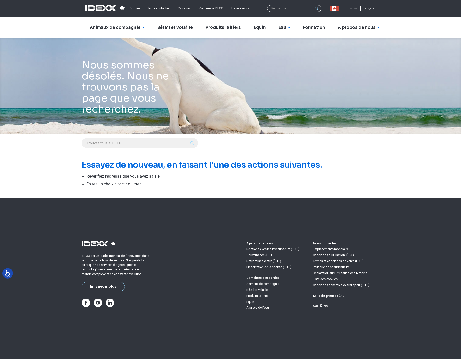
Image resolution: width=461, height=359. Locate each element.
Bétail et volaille (257, 290)
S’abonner (184, 8)
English (353, 8)
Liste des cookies (325, 279)
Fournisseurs (240, 8)
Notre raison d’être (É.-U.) (263, 261)
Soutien (135, 8)
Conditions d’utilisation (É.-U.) (333, 255)
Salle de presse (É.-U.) (330, 296)
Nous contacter (158, 8)
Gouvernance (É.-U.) (260, 255)
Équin (250, 302)
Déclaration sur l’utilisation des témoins (340, 273)
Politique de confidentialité (331, 267)
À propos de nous (259, 243)
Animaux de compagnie (262, 284)
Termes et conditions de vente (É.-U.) (338, 261)
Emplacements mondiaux (330, 249)
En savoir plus (103, 286)
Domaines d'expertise (262, 278)
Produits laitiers (257, 296)
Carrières (320, 305)
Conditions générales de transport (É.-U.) (341, 285)
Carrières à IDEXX (211, 8)
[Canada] (335, 8)
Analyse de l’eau (257, 307)
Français (368, 8)
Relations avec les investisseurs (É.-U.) (272, 249)
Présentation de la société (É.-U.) (268, 267)
